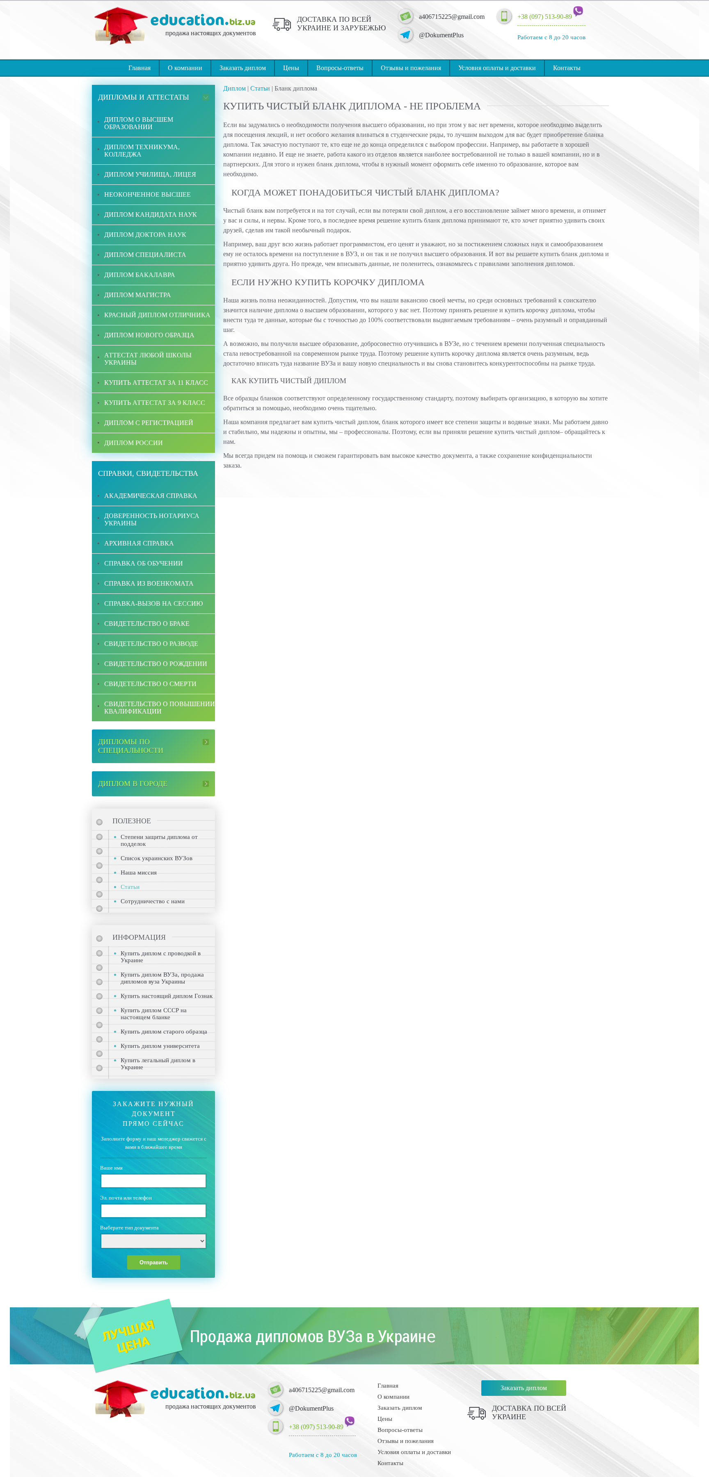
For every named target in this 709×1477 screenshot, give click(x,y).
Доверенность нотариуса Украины (151, 519)
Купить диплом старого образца (164, 1031)
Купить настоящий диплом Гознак (167, 996)
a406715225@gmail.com (452, 16)
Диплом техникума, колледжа (142, 150)
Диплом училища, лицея (150, 174)
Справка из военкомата (149, 583)
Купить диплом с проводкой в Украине (161, 956)
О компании (185, 67)
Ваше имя (111, 1168)
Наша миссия (139, 872)
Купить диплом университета (160, 1046)
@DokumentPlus (441, 35)
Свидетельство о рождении (155, 663)
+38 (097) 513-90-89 (544, 16)
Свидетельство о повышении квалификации (159, 707)
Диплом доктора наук (145, 234)
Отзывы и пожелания (411, 67)
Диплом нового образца (149, 335)
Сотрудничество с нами (153, 901)
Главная (139, 67)
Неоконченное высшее (147, 194)
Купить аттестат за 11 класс (156, 382)
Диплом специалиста (145, 254)
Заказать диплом (243, 67)
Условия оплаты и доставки (497, 67)
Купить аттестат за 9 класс (154, 402)
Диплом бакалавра (139, 274)
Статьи (260, 88)
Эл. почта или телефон (126, 1198)
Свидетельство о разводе (151, 643)
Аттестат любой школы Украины (148, 359)
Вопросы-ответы (340, 67)
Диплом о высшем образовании (138, 123)
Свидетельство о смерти (150, 683)
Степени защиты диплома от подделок (159, 840)
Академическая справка (150, 495)
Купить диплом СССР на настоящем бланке (154, 1013)
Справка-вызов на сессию (153, 603)
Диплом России (133, 442)
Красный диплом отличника (157, 314)
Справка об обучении (143, 563)
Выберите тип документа (129, 1228)
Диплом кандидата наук (150, 214)
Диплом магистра (137, 294)
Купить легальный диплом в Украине (158, 1063)
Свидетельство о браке (147, 623)
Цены (291, 67)
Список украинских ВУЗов (156, 858)
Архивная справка (139, 543)
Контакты (567, 67)
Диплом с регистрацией (148, 422)
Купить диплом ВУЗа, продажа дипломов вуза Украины (162, 978)
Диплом (234, 88)
